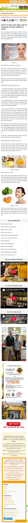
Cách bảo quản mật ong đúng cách (8, 249)
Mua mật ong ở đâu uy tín (6, 232)
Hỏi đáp (5, 493)
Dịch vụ (5, 489)
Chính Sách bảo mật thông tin (10, 514)
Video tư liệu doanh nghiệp (9, 491)
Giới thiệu (5, 488)
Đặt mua (5, 506)
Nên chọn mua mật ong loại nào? (8, 254)
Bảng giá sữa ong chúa (8, 502)
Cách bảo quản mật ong (8, 501)
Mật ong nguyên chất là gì (6, 224)
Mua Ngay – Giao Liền (21, 520)
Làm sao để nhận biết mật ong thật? (9, 252)
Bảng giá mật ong (7, 497)
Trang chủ (5, 486)
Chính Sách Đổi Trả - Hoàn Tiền (10, 510)
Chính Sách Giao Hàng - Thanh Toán (11, 512)
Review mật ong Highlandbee (7, 243)
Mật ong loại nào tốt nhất (6, 229)
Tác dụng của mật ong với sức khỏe (9, 238)
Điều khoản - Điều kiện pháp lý (10, 515)
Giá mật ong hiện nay (5, 240)
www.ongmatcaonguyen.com (13, 477)
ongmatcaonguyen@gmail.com (14, 479)
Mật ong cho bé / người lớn (7, 246)
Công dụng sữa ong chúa (9, 504)
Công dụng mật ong (7, 499)
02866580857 (9, 474)
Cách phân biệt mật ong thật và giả (8, 226)
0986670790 (13, 1)
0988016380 (22, 1)
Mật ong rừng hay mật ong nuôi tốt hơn (9, 235)
